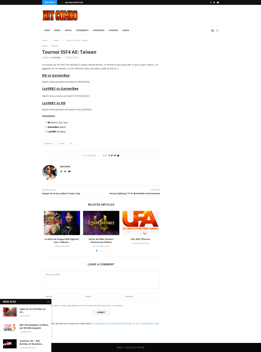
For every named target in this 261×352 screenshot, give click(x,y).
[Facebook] (210, 2)
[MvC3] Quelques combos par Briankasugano (34, 326)
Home (45, 40)
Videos (68, 30)
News (47, 30)
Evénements (82, 30)
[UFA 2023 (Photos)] (140, 223)
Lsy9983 (61, 143)
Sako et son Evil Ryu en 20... (32, 310)
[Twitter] (214, 2)
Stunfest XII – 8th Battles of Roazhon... (31, 342)
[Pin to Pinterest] (115, 155)
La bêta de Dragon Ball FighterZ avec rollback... (62, 241)
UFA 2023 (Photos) (74, 2)
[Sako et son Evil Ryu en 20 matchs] (10, 311)
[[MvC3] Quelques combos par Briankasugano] (10, 327)
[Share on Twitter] (112, 155)
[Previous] (59, 2)
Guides (125, 30)
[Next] (62, 2)
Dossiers (113, 30)
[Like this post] (106, 155)
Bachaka (56, 57)
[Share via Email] (118, 155)
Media (57, 30)
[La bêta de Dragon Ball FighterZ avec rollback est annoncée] (62, 223)
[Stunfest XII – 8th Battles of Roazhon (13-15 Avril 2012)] (10, 343)
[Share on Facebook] (109, 155)
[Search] (217, 30)
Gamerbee (48, 143)
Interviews (98, 30)
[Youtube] (218, 2)
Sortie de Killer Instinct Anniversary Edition (101, 241)
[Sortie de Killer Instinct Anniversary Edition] (101, 223)
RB (71, 143)
